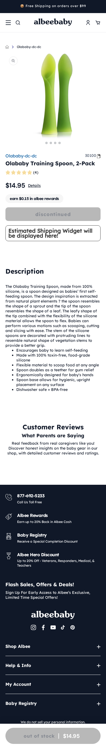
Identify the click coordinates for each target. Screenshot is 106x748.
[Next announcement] (99, 7)
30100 (90, 155)
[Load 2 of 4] (51, 143)
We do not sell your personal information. (53, 722)
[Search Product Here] (18, 22)
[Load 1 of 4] (46, 143)
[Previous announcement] (7, 7)
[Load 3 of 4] (55, 143)
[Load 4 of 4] (59, 143)
